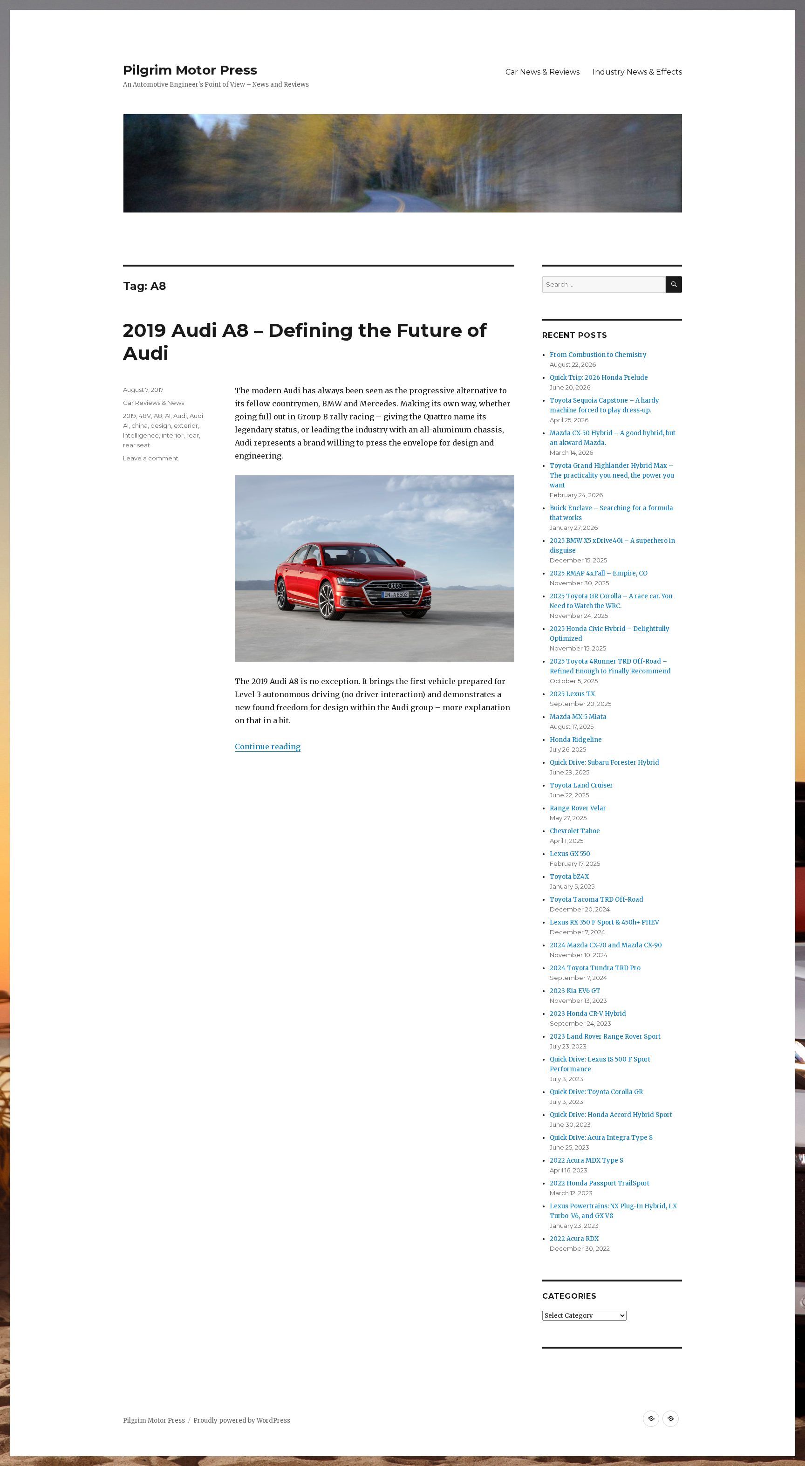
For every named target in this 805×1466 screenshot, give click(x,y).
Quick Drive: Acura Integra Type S (601, 1138)
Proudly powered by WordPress (241, 1421)
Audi (180, 415)
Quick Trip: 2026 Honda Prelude (599, 378)
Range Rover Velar (578, 808)
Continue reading (267, 746)
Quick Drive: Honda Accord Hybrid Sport (611, 1115)
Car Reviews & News (153, 402)
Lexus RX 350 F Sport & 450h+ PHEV (604, 922)
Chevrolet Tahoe (575, 831)
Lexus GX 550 (570, 854)
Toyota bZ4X (569, 877)
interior (173, 435)
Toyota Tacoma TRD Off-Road (596, 900)
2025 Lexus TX (572, 694)
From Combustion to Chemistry (598, 355)
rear (192, 435)
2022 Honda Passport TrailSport (599, 1183)
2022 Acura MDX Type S (586, 1161)
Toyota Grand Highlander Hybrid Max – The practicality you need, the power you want (612, 475)
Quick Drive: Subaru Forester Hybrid (604, 763)
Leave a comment (150, 458)
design (160, 425)
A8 (158, 415)
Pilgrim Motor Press (190, 70)
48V (145, 415)
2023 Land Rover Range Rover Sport (605, 1037)
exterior (186, 425)
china (139, 425)
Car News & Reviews (542, 72)
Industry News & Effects (637, 72)
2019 (129, 415)
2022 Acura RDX (574, 1239)
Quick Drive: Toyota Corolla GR (596, 1092)
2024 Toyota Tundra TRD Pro (595, 968)
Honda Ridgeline (576, 740)
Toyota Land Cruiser (581, 785)
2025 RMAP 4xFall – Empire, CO (599, 573)
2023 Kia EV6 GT (575, 991)
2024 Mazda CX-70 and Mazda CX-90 (606, 945)
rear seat (136, 445)
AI (168, 415)
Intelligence (141, 435)
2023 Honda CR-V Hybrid (588, 1014)
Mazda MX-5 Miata (578, 717)
